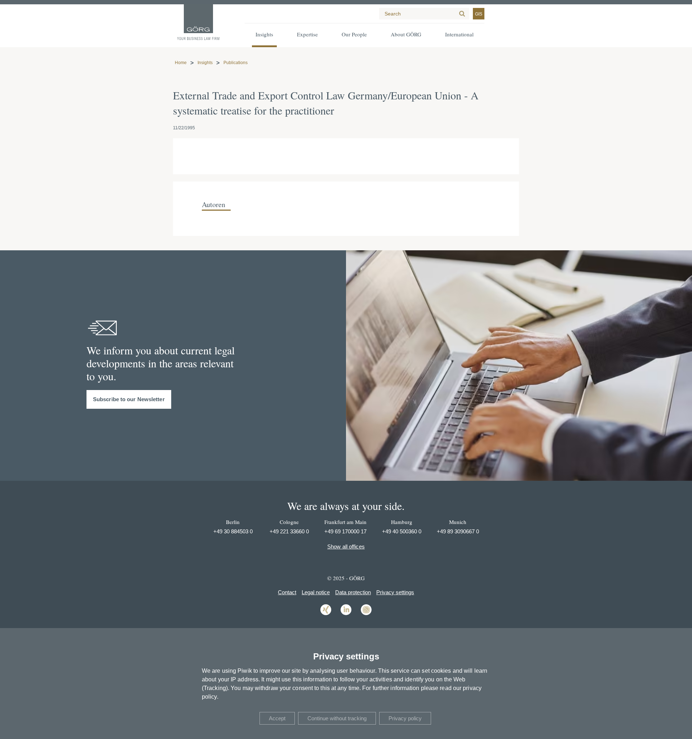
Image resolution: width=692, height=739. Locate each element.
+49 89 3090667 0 (458, 531)
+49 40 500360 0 (401, 531)
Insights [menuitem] (264, 34)
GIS (478, 14)
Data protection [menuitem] (353, 592)
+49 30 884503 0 (233, 531)
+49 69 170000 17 (345, 531)
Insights (205, 62)
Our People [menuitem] (354, 34)
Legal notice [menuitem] (316, 592)
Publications (235, 62)
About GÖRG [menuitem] (406, 34)
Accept (277, 718)
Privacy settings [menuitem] (395, 592)
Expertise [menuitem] (307, 34)
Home (181, 62)
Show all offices (346, 546)
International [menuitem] (459, 34)
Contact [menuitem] (287, 592)
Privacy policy (405, 718)
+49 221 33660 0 (289, 531)
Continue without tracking (337, 718)
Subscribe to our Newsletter (129, 399)
